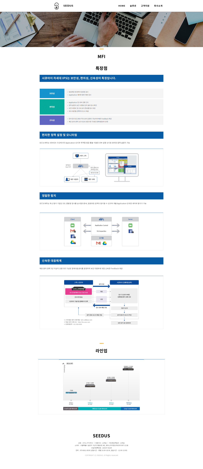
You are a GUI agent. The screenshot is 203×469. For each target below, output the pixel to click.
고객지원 (145, 6)
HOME (121, 6)
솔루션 (133, 6)
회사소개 (158, 6)
